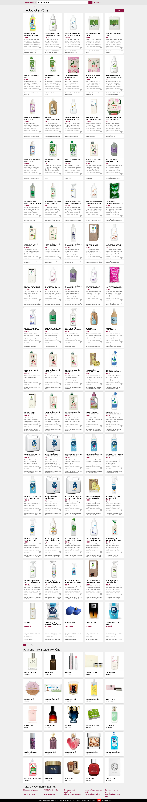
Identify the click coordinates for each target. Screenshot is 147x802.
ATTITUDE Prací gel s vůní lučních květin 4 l (93, 118)
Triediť (118, 10)
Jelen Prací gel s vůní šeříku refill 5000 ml (113, 118)
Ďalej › (31, 645)
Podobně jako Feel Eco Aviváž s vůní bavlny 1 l (32, 93)
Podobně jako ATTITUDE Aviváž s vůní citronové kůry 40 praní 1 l (52, 556)
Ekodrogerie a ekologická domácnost (53, 623)
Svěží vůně (68, 726)
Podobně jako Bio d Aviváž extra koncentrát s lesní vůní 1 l (31, 219)
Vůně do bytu (110, 699)
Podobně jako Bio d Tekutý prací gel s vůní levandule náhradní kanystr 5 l (73, 303)
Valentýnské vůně (29, 794)
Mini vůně (68, 673)
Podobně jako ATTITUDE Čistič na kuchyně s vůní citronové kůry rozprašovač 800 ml (113, 599)
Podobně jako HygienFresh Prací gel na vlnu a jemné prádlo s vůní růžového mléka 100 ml (114, 304)
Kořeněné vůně (50, 726)
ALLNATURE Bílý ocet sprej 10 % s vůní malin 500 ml (73, 582)
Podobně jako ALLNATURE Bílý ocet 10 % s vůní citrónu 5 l (32, 472)
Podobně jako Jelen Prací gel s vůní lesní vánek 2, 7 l (53, 261)
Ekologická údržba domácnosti (70, 791)
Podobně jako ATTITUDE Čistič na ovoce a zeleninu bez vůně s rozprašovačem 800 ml (32, 346)
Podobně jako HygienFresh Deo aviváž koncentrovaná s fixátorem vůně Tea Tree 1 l (52, 220)
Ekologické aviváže (92, 699)
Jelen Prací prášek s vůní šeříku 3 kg (93, 76)
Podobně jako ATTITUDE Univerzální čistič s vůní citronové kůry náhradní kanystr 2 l (94, 599)
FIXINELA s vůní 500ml (51, 790)
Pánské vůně (49, 673)
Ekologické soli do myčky (112, 623)
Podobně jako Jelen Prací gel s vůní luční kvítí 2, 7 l (32, 261)
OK (99, 800)
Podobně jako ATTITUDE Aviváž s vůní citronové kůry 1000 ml (52, 51)
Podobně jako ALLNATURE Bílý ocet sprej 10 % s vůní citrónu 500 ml (32, 556)
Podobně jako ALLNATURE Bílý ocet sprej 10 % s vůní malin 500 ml (73, 598)
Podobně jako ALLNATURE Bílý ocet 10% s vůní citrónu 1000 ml (114, 472)
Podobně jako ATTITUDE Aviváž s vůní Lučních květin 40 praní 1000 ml (94, 556)
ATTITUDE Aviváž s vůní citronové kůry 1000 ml (53, 34)
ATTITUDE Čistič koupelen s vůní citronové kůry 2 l (30, 414)
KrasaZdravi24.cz (30, 2)
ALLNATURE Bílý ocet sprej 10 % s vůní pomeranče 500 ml (113, 498)
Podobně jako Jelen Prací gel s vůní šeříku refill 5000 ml (114, 135)
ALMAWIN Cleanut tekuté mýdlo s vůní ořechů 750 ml (92, 414)
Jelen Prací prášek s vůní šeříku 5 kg (72, 76)
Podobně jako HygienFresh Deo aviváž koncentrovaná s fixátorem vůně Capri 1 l (31, 178)
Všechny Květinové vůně (91, 639)
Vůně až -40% (69, 779)
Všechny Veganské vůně (70, 639)
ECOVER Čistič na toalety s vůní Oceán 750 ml (113, 414)
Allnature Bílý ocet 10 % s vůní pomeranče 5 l (73, 497)
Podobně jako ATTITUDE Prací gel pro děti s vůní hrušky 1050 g (113, 261)
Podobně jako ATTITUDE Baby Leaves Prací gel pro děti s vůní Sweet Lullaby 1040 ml (93, 304)
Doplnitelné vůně (30, 673)
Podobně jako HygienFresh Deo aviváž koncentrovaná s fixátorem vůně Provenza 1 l (31, 136)
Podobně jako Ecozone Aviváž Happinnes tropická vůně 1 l (31, 51)
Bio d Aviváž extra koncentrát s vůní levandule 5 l (112, 161)
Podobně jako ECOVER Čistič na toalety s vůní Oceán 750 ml (113, 430)
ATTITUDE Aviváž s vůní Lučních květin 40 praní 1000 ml (93, 540)
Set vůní (27, 622)
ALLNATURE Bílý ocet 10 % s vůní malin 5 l (52, 497)
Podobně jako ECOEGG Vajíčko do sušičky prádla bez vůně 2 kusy (93, 388)
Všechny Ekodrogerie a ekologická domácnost (52, 640)
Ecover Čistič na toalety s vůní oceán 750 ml (113, 372)
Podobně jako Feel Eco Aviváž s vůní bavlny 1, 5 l (73, 177)
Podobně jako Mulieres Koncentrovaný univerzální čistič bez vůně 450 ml (113, 346)
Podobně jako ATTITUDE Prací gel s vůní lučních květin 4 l (94, 135)
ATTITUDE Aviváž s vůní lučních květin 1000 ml (72, 34)
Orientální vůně (50, 752)
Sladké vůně (110, 726)
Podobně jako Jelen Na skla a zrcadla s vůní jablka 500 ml (112, 556)
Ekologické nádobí (92, 726)
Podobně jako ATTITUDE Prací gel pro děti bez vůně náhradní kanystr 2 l (32, 304)
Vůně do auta (110, 779)
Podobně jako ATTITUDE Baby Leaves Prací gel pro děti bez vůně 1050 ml (52, 304)
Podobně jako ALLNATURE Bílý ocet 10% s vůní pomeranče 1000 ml (32, 514)
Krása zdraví (26, 6)
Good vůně (48, 779)
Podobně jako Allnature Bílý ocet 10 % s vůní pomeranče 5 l (73, 514)
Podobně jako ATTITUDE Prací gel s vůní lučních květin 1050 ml (114, 93)
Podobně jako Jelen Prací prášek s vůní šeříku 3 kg (93, 93)
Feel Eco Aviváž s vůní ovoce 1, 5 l (52, 161)
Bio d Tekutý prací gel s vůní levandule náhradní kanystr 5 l (73, 287)
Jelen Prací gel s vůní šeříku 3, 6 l (31, 371)
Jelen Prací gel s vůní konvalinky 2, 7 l (52, 413)
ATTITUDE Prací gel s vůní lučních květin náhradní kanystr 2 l (93, 245)
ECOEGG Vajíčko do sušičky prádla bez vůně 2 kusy (92, 372)
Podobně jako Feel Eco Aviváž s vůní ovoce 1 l (53, 93)
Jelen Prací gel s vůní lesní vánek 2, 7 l (52, 245)
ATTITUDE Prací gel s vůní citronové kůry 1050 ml (72, 119)
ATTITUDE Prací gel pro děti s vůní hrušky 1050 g (114, 245)
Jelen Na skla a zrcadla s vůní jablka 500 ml (113, 540)
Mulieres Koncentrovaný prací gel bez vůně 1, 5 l (52, 119)
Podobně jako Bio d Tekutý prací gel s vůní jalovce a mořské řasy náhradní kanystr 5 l (53, 346)
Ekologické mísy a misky (31, 790)
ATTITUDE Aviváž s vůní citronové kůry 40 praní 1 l (53, 540)
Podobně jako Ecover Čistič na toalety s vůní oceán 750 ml (113, 388)
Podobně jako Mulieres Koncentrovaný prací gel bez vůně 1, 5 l (53, 136)
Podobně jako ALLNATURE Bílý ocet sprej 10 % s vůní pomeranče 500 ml (114, 514)
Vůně (33, 6)
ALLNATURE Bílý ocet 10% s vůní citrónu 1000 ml (114, 455)
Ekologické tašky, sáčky (92, 794)
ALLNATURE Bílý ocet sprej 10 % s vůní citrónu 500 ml (31, 540)
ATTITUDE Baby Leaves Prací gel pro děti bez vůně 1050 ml (52, 287)
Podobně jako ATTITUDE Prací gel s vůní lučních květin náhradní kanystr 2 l (94, 262)
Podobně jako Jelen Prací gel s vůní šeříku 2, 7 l (53, 388)
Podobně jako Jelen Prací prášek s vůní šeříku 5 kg (73, 93)
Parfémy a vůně (70, 752)
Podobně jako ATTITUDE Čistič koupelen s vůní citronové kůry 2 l (32, 430)
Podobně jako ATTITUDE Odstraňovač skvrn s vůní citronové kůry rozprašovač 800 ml (73, 220)
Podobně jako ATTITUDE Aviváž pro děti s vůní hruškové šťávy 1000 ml (94, 219)
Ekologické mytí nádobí (32, 779)
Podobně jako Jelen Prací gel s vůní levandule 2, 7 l (94, 177)
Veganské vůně (70, 622)
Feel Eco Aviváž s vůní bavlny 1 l (31, 76)
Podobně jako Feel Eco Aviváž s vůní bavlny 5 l (94, 51)
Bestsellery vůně (92, 673)
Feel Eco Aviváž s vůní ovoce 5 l (113, 34)
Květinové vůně (91, 622)
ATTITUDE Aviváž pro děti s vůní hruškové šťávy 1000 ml (94, 203)
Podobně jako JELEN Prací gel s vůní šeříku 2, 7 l (73, 430)
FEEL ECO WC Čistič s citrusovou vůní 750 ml (73, 539)
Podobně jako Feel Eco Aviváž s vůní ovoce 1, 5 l (53, 177)
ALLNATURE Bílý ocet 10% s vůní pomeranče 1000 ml (32, 498)
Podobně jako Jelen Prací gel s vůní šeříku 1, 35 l (73, 388)
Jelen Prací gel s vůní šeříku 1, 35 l (72, 371)
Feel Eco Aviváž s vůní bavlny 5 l (93, 34)
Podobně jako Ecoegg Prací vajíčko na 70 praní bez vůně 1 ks (93, 514)
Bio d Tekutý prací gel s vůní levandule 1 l (73, 245)
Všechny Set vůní (28, 639)
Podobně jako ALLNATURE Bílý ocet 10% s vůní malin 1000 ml (94, 472)
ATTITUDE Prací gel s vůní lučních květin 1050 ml (114, 77)
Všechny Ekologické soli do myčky (114, 639)
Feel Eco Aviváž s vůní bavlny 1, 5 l (72, 161)
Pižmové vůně (28, 726)
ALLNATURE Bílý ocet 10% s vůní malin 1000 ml (94, 455)
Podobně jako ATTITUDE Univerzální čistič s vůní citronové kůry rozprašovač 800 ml (32, 599)
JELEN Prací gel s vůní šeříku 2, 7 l (72, 413)
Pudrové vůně (29, 699)
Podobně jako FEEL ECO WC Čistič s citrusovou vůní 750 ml (73, 556)
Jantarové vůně (70, 699)
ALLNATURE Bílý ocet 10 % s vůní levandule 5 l (52, 455)
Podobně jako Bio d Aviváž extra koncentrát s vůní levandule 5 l (113, 177)
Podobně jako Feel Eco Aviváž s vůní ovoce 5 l (114, 51)
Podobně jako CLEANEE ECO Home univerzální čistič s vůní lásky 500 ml (53, 598)
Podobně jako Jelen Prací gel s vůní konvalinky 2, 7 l (53, 430)
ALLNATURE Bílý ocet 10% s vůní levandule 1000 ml (73, 456)
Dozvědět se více (106, 800)
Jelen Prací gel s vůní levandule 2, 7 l (93, 161)
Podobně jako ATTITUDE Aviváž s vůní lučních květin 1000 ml (72, 51)
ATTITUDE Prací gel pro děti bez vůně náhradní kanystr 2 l (32, 287)
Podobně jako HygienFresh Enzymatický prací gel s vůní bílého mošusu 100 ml (114, 220)
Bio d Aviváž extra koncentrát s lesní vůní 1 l (32, 203)
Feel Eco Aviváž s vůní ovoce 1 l (52, 76)
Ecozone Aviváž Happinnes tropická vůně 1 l (31, 35)
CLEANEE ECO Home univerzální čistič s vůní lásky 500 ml (53, 582)
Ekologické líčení (92, 752)
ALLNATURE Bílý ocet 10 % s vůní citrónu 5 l (32, 455)
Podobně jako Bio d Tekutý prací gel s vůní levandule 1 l (73, 261)
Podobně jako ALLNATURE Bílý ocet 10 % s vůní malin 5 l (53, 514)
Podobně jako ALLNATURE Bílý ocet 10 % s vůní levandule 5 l (53, 472)
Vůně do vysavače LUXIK (72, 794)
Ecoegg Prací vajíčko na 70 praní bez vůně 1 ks (93, 498)
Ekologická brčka (49, 794)
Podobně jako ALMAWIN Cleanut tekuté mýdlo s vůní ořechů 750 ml (93, 430)
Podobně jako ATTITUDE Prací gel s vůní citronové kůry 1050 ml (73, 135)
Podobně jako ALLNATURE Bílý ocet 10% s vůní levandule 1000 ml (73, 472)
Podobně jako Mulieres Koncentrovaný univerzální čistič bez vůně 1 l (93, 346)
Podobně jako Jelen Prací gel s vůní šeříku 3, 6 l (32, 388)
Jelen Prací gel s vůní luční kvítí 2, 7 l (31, 245)
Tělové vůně (90, 779)
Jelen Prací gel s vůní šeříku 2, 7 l (52, 371)
